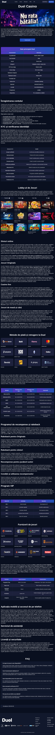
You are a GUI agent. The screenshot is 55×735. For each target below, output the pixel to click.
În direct (20, 198)
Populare (6, 198)
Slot (47, 198)
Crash (33, 198)
